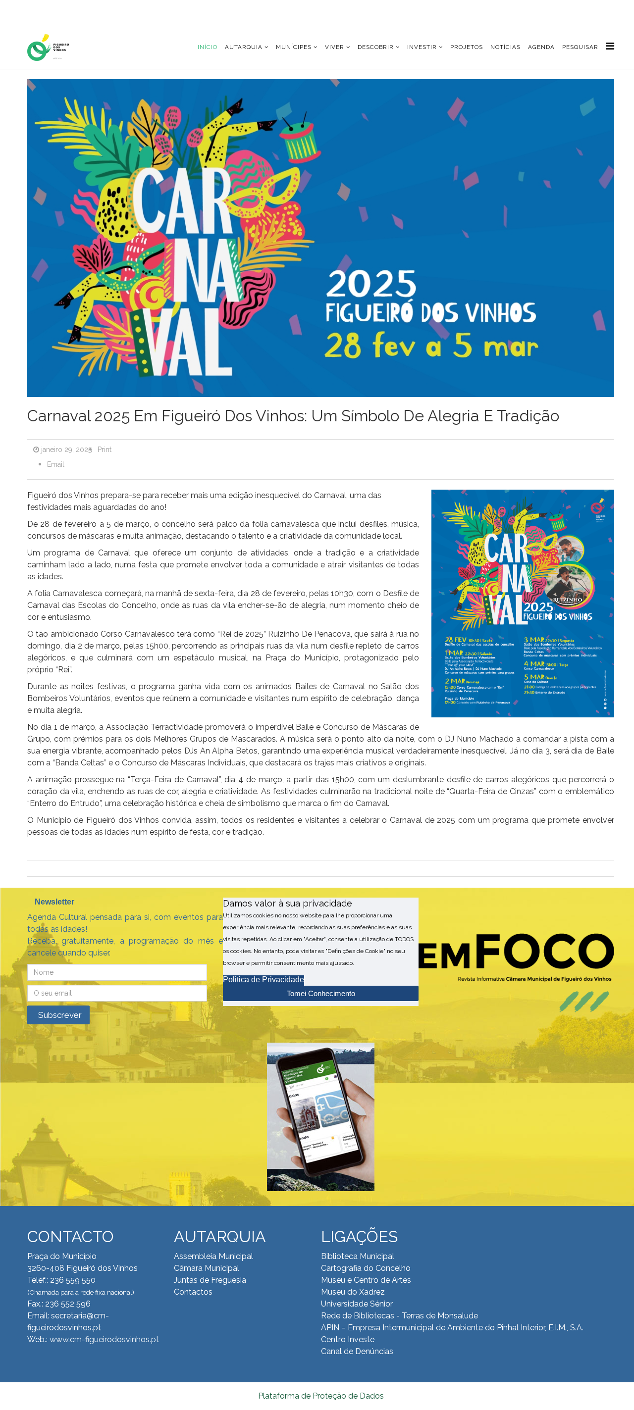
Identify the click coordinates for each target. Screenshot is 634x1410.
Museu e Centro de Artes (366, 1280)
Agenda (541, 47)
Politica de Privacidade (263, 979)
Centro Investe (347, 1339)
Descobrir (376, 47)
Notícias (505, 47)
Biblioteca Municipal (357, 1256)
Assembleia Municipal (213, 1256)
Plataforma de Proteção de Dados (321, 1396)
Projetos (466, 47)
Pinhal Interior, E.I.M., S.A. (540, 1327)
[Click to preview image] (320, 241)
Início (207, 47)
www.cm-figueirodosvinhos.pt (104, 1339)
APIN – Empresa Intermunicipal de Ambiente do (408, 1327)
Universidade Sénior (357, 1304)
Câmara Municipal (206, 1268)
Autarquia (244, 47)
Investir (422, 47)
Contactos (193, 1292)
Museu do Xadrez (353, 1292)
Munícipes (294, 47)
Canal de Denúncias (357, 1351)
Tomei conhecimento (321, 993)
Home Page (59, 9)
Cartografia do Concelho (366, 1268)
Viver (334, 47)
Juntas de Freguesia (210, 1280)
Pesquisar (580, 47)
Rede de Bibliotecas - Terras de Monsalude (399, 1315)
